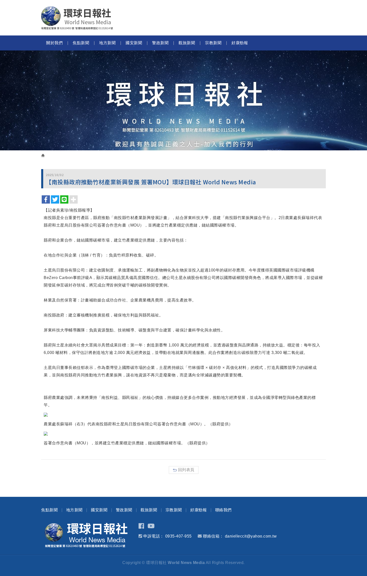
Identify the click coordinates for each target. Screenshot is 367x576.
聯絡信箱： (213, 536)
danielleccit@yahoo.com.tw (251, 536)
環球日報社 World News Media (77, 18)
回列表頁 (186, 470)
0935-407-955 (178, 536)
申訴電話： (153, 536)
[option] (183, 100)
